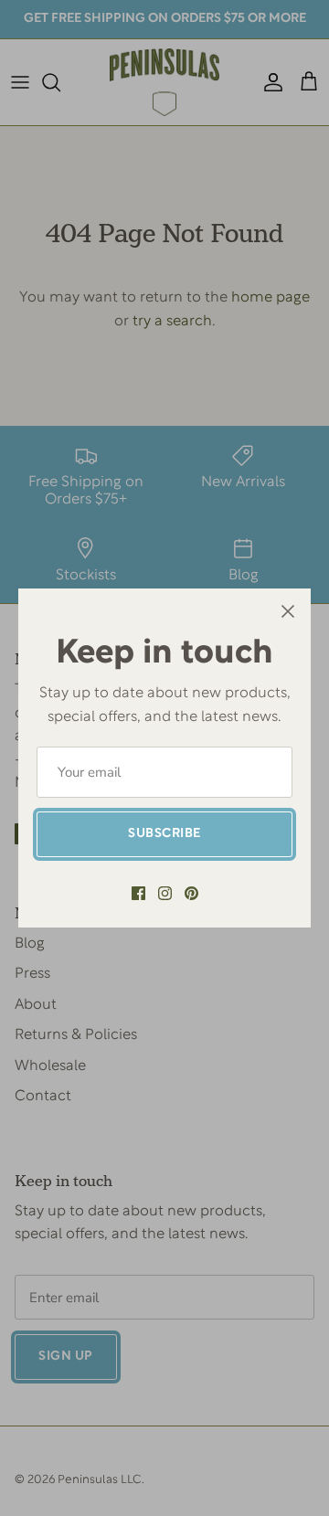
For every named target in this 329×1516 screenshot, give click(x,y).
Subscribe (164, 834)
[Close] (288, 611)
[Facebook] (138, 893)
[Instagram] (165, 893)
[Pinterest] (191, 893)
